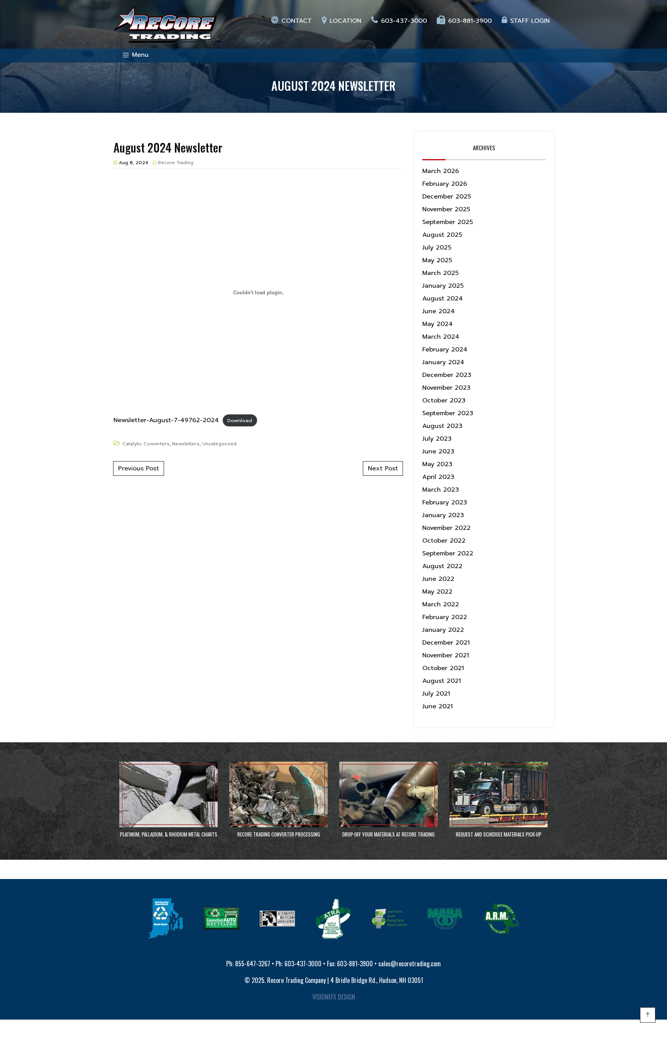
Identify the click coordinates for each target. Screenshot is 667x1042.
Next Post (383, 468)
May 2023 (437, 464)
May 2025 (437, 260)
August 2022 (442, 566)
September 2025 (447, 222)
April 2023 (438, 477)
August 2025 (442, 234)
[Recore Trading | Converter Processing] (165, 24)
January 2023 (443, 515)
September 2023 (447, 413)
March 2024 (440, 336)
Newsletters (186, 443)
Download (239, 420)
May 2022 (437, 591)
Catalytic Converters (145, 443)
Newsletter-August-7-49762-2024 (166, 420)
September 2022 (447, 553)
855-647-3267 (252, 963)
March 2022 (440, 604)
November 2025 (446, 209)
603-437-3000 (404, 20)
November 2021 (445, 655)
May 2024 (437, 324)
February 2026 (444, 183)
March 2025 (440, 273)
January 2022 (443, 630)
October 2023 (444, 400)
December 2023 (446, 375)
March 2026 (440, 171)
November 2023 (446, 387)
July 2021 (436, 693)
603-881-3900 (470, 20)
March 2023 (440, 489)
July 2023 (437, 438)
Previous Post (138, 468)
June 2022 (438, 579)
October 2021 (443, 668)
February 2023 (444, 502)
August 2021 (441, 681)
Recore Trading (175, 162)
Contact (296, 20)
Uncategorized (219, 443)
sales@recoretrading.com (409, 963)
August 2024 (442, 298)
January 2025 (443, 285)
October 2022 (444, 540)
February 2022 (444, 617)
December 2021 (446, 642)
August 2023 (442, 426)
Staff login (530, 20)
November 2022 (446, 528)
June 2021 (437, 706)
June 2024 (438, 311)
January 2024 (443, 362)
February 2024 (444, 349)
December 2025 (446, 196)
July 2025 (436, 247)
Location (345, 20)
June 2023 (438, 451)
